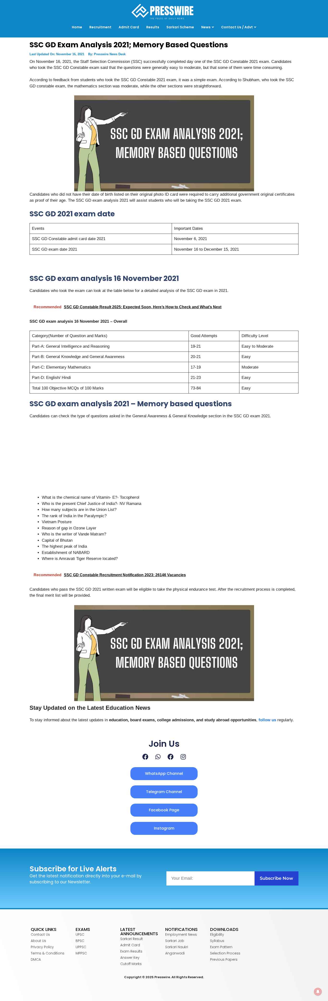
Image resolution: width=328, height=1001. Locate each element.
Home (77, 27)
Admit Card (129, 27)
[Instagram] (183, 757)
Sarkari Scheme (180, 27)
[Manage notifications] (318, 991)
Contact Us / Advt (237, 27)
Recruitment (100, 27)
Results (152, 27)
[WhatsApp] (158, 757)
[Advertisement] (164, 458)
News (206, 27)
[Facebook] (145, 757)
